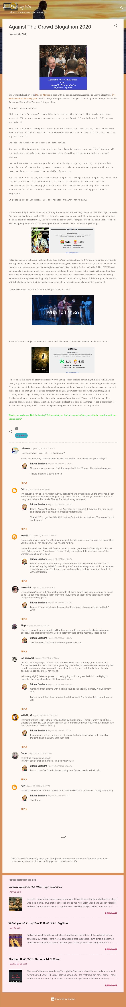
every (29, 98)
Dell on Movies (42, 95)
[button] (115, 26)
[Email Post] (16, 429)
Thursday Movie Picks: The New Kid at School (34, 959)
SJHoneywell (27, 658)
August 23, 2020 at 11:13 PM (60, 603)
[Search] (122, 8)
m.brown (25, 448)
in (21, 98)
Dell (22, 489)
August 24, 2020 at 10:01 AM (47, 658)
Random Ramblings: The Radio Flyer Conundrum (35, 887)
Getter (24, 753)
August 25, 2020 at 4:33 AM (40, 753)
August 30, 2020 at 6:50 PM (38, 786)
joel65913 (26, 535)
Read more (111, 913)
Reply (24, 483)
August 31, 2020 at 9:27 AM (59, 796)
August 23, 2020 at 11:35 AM (43, 448)
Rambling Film (20, 7)
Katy (23, 786)
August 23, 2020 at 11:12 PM (60, 638)
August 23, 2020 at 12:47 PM (44, 535)
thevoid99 (26, 587)
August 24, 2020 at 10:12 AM (45, 715)
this (24, 98)
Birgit (23, 625)
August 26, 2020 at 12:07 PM (60, 766)
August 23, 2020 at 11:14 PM (60, 559)
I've (114, 95)
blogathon (21, 435)
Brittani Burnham (38, 463)
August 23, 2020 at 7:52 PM (38, 625)
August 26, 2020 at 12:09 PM (60, 730)
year (35, 98)
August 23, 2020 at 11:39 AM (38, 489)
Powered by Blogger (65, 999)
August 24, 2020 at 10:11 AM (60, 684)
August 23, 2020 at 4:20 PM (43, 587)
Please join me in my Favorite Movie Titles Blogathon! (38, 923)
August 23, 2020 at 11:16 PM (60, 464)
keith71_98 (26, 715)
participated (14, 98)
